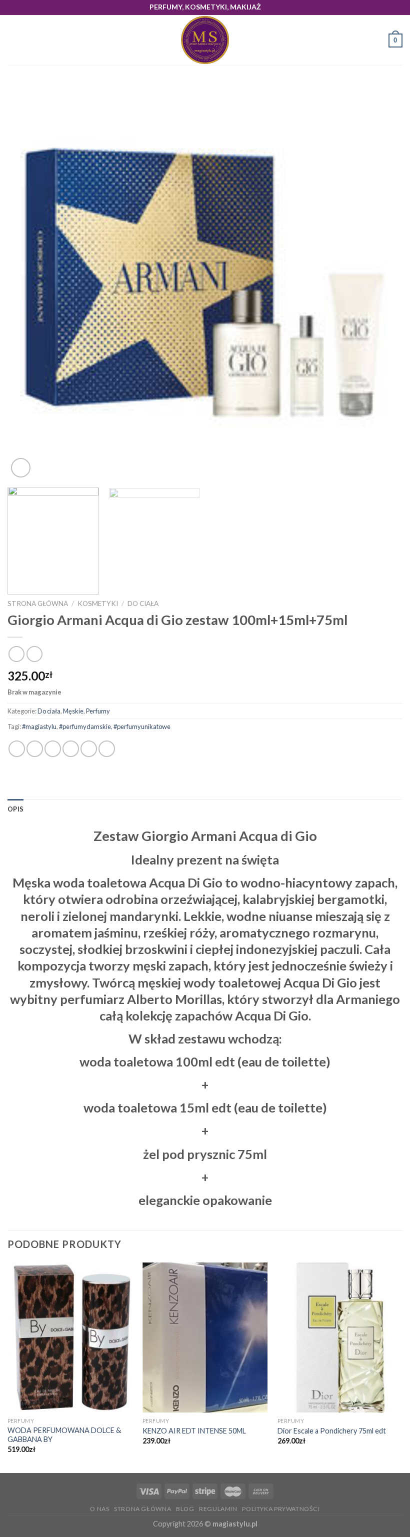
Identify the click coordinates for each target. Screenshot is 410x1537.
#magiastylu (39, 726)
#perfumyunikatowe (142, 726)
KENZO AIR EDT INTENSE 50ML (194, 1430)
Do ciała (143, 604)
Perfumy (98, 711)
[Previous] (28, 282)
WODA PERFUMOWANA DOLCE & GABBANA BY (64, 1435)
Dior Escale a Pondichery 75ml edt (332, 1430)
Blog (185, 1508)
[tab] (16, 809)
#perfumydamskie (85, 726)
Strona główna (38, 604)
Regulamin (218, 1508)
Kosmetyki (98, 604)
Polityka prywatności (281, 1508)
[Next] (382, 282)
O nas (99, 1508)
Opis (16, 809)
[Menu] (14, 40)
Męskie (73, 711)
